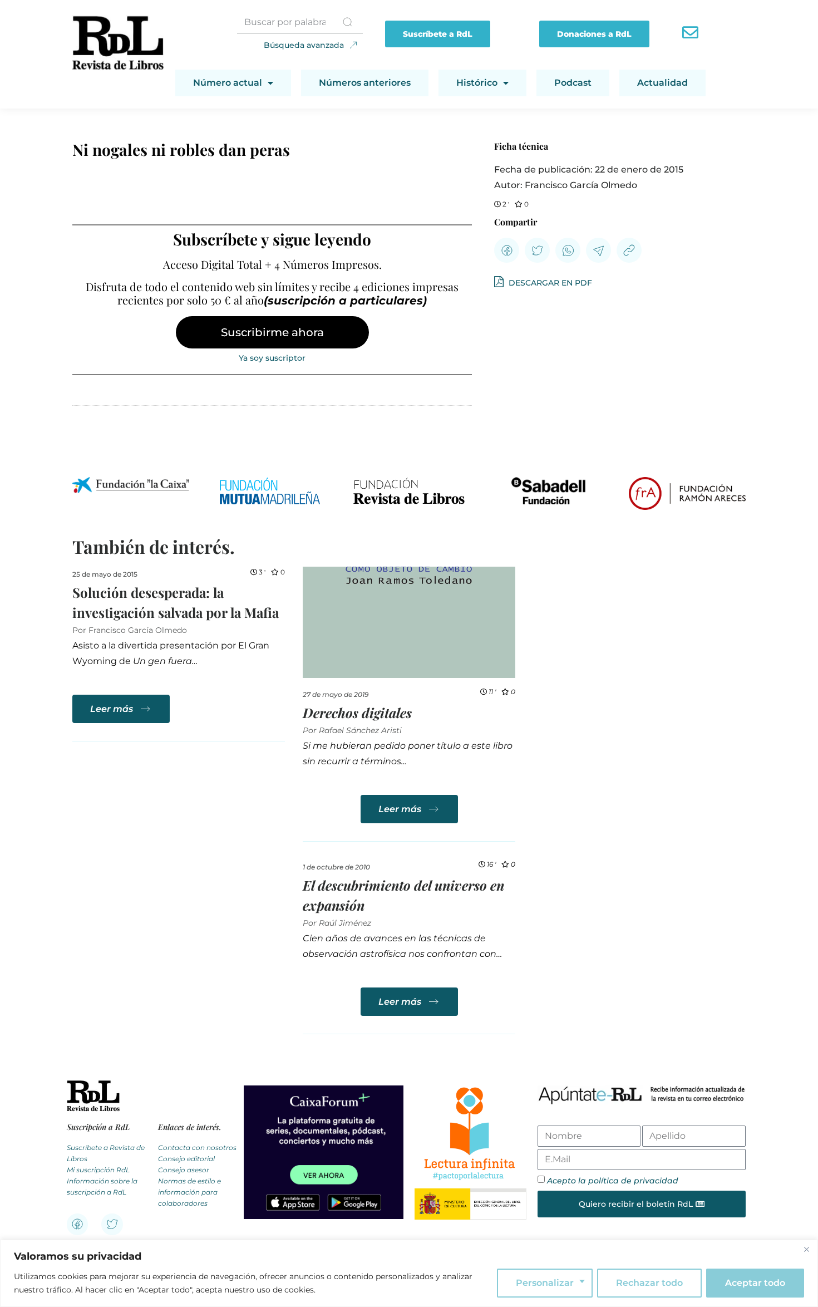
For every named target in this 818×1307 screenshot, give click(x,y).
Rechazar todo (649, 1282)
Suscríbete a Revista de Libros (106, 1153)
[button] (506, 250)
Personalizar (545, 1282)
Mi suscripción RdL (98, 1170)
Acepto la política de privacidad (612, 1181)
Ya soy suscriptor (272, 358)
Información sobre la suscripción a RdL (102, 1186)
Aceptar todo (755, 1282)
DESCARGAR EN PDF (549, 283)
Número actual (227, 82)
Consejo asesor (183, 1170)
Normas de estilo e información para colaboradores (189, 1192)
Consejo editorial (186, 1158)
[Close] (806, 1249)
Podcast (573, 82)
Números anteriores (365, 82)
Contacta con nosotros (197, 1147)
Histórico (476, 82)
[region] (409, 1273)
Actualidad (662, 82)
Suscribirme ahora (272, 332)
